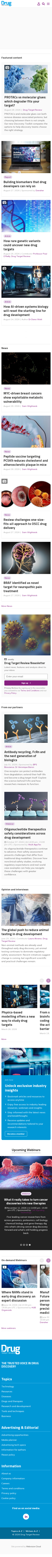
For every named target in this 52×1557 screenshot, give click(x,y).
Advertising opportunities (14, 1434)
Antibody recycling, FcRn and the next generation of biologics (24, 756)
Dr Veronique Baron (24, 767)
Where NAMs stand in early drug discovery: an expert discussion (18, 1296)
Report (8, 177)
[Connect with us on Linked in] (26, 1517)
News (7, 388)
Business (6, 1416)
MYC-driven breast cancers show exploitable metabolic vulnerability (23, 397)
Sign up (24, 683)
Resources (6, 1391)
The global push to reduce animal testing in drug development (25, 931)
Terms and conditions (12, 1488)
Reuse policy (8, 1454)
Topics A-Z (16, 1531)
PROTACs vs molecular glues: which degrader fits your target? (25, 101)
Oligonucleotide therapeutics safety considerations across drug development (25, 833)
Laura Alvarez (35, 938)
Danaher (40, 190)
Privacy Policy (10, 693)
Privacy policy (8, 1493)
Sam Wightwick (29, 406)
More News (6, 606)
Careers (5, 1483)
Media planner (9, 1439)
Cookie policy (8, 1498)
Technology (7, 1386)
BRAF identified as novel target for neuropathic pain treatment (22, 586)
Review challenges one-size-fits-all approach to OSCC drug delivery (25, 523)
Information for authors (13, 1449)
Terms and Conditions (30, 690)
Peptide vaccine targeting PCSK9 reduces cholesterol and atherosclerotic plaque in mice (25, 460)
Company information (13, 1478)
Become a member (16, 1133)
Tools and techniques (12, 1411)
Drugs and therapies (12, 1401)
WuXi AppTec (34, 844)
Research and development (16, 1406)
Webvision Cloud (33, 1546)
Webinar (9, 824)
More (3, 1039)
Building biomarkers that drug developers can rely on (24, 183)
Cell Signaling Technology (32, 1211)
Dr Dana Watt (35, 319)
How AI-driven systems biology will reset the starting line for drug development (25, 310)
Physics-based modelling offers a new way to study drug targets (18, 1018)
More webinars (8, 1328)
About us (6, 1473)
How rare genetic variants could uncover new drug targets (21, 245)
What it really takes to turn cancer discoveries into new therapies (26, 1201)
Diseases (6, 1396)
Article (8, 236)
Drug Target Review (32, 110)
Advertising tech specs (13, 1444)
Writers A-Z (32, 1531)
